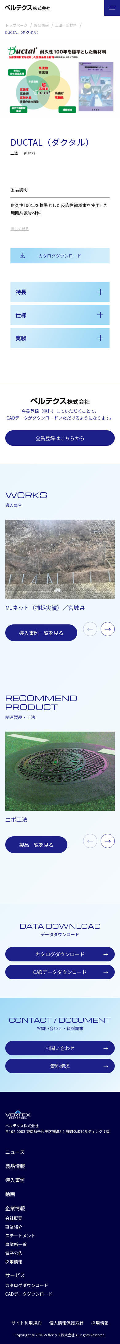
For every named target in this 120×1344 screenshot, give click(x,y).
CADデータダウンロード (70, 972)
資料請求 (79, 1066)
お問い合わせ (76, 1048)
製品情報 (15, 1166)
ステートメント (20, 1235)
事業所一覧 (16, 1244)
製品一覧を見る (36, 844)
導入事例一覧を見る (41, 632)
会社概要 (13, 1218)
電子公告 (13, 1253)
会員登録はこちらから (60, 438)
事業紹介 (13, 1227)
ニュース (15, 1151)
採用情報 (13, 1262)
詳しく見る (19, 228)
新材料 (29, 153)
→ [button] (107, 629)
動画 (10, 1194)
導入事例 (15, 1180)
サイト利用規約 (26, 1323)
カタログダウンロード (60, 256)
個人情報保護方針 (66, 1323)
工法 (14, 153)
